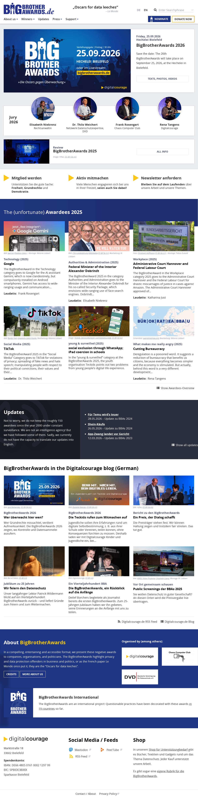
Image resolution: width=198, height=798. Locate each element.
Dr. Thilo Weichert (85, 124)
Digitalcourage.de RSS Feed (139, 621)
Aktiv (92, 178)
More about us (32, 674)
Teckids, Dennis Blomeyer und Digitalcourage (92, 338)
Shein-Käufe (96, 424)
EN (146, 10)
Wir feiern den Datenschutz (25, 588)
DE (138, 10)
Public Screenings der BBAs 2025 (157, 589)
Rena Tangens (169, 124)
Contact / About (85, 794)
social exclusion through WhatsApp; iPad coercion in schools (96, 350)
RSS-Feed (81, 756)
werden (27, 178)
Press (56, 19)
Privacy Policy (108, 794)
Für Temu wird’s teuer (103, 414)
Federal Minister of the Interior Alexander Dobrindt (92, 269)
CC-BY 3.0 (23, 578)
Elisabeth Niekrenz (43, 124)
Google (9, 264)
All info (162, 151)
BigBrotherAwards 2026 (160, 45)
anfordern (161, 178)
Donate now (183, 19)
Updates (43, 19)
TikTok (9, 349)
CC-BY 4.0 (89, 578)
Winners (26, 19)
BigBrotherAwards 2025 (75, 151)
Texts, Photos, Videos (162, 78)
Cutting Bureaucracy (149, 349)
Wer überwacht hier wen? (23, 517)
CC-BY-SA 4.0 (70, 157)
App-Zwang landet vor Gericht (108, 434)
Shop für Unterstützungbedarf (168, 749)
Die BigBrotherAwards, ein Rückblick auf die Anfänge (97, 590)
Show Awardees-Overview (177, 388)
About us (10, 19)
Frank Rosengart (127, 124)
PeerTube (113, 750)
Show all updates (187, 445)
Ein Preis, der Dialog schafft (154, 517)
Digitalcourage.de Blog (179, 621)
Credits (11, 674)
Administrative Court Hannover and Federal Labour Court (160, 266)
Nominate (161, 19)
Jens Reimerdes (14, 507)
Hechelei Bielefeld (149, 40)
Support (71, 19)
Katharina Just (157, 297)
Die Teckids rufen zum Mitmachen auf (98, 517)
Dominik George (79, 507)
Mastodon (81, 750)
